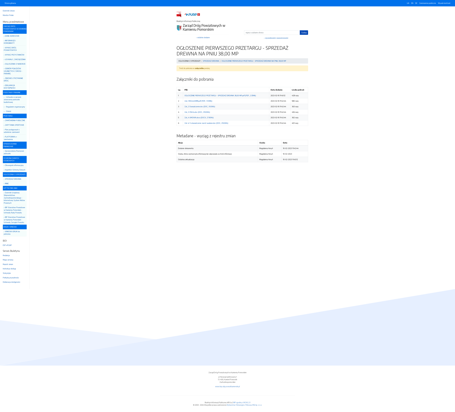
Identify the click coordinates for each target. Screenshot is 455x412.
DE (416, 3)
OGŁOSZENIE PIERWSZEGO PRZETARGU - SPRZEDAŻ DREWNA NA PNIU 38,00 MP (254, 61)
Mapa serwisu (8, 260)
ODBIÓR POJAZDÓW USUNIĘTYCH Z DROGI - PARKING (13, 71)
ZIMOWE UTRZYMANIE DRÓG (13, 79)
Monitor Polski (8, 15)
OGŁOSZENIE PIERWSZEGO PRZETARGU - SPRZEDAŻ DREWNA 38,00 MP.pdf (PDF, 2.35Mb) (220, 95)
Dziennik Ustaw (9, 11)
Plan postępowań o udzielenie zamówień (12, 130)
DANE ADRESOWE (12, 36)
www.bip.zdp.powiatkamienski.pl (227, 386)
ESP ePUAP (7, 245)
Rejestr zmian (8, 264)
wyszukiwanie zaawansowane (276, 38)
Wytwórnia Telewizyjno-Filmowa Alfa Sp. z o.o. (244, 405)
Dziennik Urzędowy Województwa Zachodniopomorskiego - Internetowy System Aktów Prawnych (14, 197)
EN (412, 3)
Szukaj (304, 32)
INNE (7, 183)
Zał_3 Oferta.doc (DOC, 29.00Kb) (197, 112)
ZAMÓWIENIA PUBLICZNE (15, 120)
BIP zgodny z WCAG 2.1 (241, 402)
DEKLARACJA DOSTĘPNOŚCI (9, 86)
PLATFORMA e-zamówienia (10, 138)
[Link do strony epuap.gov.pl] (192, 14)
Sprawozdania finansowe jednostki (14, 152)
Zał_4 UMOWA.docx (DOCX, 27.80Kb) (199, 117)
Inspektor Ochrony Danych (15, 170)
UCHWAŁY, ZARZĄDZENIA (15, 59)
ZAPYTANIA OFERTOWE (14, 125)
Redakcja (6, 255)
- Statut (8, 111)
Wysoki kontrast (444, 3)
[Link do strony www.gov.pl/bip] (180, 14)
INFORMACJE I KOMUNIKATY (10, 41)
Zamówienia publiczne (427, 3)
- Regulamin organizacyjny (15, 107)
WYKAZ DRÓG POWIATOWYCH (10, 49)
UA (408, 3)
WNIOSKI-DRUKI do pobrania (12, 232)
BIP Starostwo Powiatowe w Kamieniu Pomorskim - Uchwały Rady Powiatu (14, 210)
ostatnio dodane (203, 37)
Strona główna (10, 3)
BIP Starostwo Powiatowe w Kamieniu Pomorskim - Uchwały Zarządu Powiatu (14, 219)
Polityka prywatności (11, 278)
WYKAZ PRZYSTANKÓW (14, 55)
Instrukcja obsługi (9, 269)
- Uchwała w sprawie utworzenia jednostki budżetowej (12, 99)
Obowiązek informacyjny (14, 165)
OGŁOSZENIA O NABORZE (15, 64)
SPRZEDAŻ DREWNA (13, 179)
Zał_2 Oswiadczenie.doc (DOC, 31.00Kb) (199, 106)
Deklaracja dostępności (11, 282)
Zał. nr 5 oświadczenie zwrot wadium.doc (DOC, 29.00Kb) (206, 123)
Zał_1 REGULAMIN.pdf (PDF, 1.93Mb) (198, 101)
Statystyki (7, 273)
